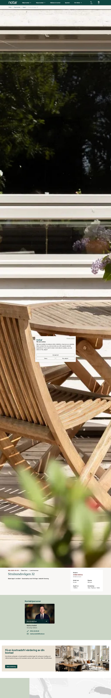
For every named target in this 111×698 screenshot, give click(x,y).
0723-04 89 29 (34, 631)
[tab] (13, 2)
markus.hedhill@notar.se (37, 633)
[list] (41, 632)
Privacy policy (71, 338)
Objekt (24, 7)
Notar (10, 7)
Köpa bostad (17, 7)
